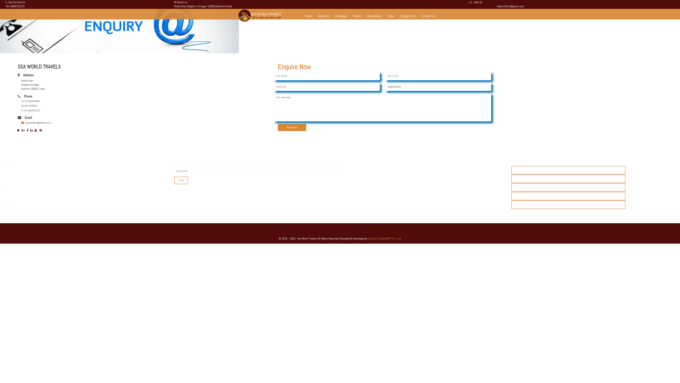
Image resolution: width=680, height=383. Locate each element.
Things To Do (407, 16)
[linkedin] (31, 130)
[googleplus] (23, 130)
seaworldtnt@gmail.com (31, 206)
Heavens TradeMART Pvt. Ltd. (384, 238)
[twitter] (18, 130)
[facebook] (28, 130)
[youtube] (35, 130)
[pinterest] (40, 130)
